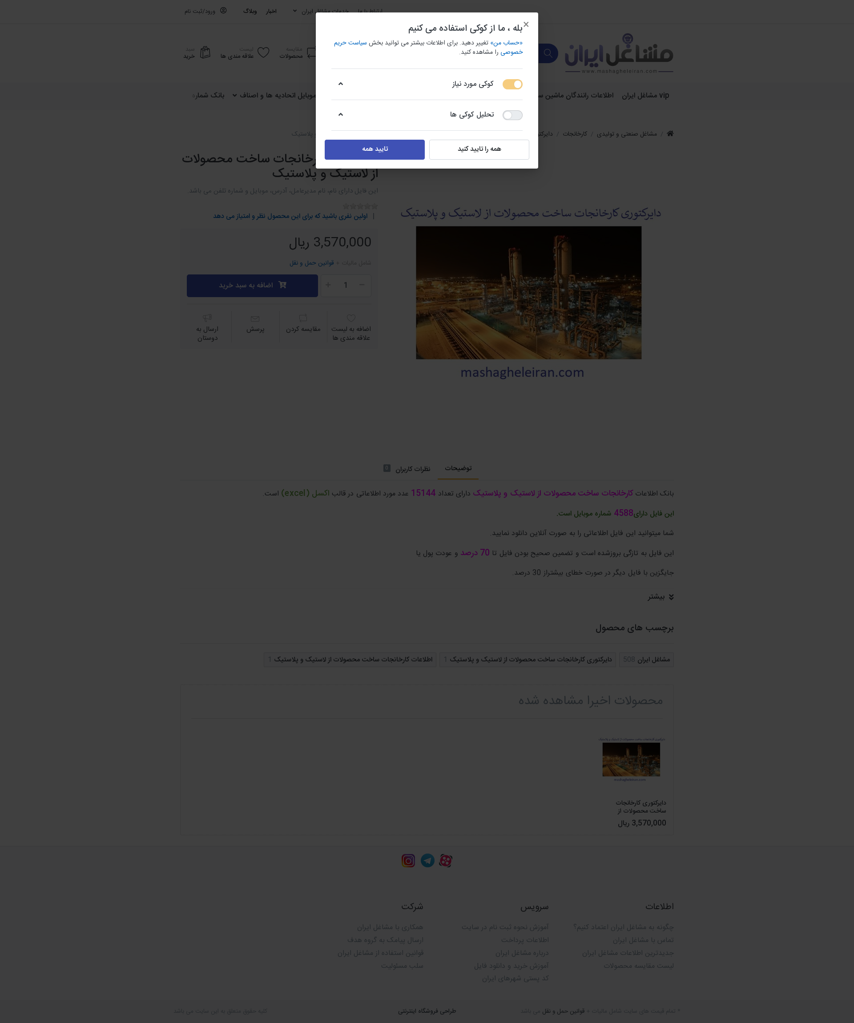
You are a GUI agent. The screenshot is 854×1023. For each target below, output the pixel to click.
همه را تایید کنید (479, 149)
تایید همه (375, 149)
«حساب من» (506, 43)
